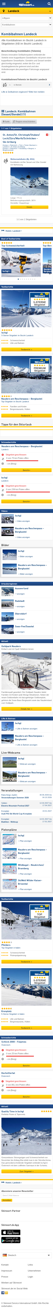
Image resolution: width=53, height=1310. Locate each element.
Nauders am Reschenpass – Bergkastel (21, 446)
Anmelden (7, 1200)
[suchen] (49, 4)
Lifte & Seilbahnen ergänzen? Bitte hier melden (23, 92)
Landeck (6, 147)
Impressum (6, 1271)
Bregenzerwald (8, 150)
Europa (5, 145)
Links (30, 1265)
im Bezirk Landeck (25, 335)
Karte (7, 121)
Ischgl (4, 478)
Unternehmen (34, 1271)
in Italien (17, 948)
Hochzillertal (8, 1073)
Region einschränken (25, 121)
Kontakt (5, 1265)
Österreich (13, 145)
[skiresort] (26, 4)
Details (29, 207)
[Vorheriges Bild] (3, 261)
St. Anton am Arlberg (18, 147)
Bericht (26, 470)
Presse (4, 1277)
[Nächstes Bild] (50, 261)
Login (30, 1277)
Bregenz (31, 148)
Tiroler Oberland (30, 145)
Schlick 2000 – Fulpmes (13, 1042)
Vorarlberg (22, 148)
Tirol (20, 145)
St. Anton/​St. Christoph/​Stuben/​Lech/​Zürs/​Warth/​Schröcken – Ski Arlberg (21, 138)
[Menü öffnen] (4, 4)
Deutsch (12, 1255)
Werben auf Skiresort (11, 1283)
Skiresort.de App (10, 1225)
